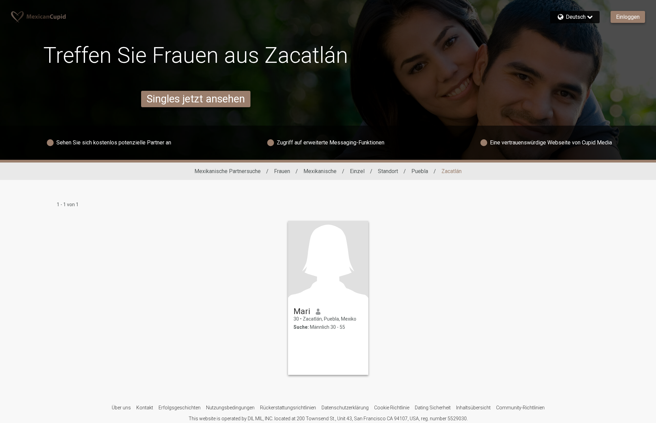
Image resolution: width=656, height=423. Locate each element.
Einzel (357, 171)
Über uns (121, 407)
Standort (388, 171)
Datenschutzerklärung (345, 407)
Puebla (419, 171)
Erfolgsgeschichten (180, 407)
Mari (301, 311)
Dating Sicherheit (433, 407)
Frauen (282, 171)
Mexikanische (320, 171)
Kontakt (144, 407)
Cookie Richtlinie (391, 407)
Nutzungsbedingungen (230, 407)
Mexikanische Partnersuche (227, 171)
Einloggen (628, 17)
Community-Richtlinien (520, 407)
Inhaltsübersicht (473, 407)
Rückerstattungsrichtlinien (288, 407)
